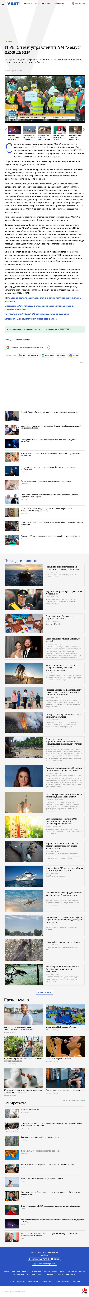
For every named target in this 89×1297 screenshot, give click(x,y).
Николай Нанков (23, 340)
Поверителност (47, 1282)
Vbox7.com (16, 1271)
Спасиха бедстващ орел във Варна (63, 942)
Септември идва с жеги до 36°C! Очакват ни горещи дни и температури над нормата (61, 821)
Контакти (76, 1282)
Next (83, 134)
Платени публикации (62, 1282)
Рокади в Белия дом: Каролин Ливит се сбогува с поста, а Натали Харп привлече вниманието (64, 692)
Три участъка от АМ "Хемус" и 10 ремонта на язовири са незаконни (37, 314)
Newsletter (35, 355)
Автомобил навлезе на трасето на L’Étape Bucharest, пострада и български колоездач (62, 667)
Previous (6, 134)
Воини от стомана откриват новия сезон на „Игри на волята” (48, 1164)
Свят (48, 4)
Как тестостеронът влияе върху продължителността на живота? (18, 1028)
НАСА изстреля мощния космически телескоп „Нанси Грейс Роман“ (64, 795)
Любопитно (58, 4)
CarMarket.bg (72, 1271)
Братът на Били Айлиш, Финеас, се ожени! (63, 639)
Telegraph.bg (71, 1274)
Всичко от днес (44, 992)
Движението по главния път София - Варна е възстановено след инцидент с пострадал (64, 919)
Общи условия (33, 1282)
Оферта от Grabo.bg (52, 621)
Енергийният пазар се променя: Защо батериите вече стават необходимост (48, 468)
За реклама (21, 1282)
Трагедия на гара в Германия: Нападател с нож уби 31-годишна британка (49, 440)
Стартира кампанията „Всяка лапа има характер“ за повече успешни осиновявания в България (51, 1124)
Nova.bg (47, 1271)
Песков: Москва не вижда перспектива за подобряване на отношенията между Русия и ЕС (46, 509)
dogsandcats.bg (25, 483)
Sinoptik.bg (31, 1274)
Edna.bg (60, 1274)
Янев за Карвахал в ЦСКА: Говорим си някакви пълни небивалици (50, 1206)
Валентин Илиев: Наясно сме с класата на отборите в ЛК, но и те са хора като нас (50, 1193)
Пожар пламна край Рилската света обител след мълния (63, 715)
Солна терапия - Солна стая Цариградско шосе (59, 617)
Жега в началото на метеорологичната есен (40, 1151)
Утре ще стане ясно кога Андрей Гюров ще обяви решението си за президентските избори (50, 1234)
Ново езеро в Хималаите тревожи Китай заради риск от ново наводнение (62, 969)
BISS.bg (82, 1271)
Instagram (75, 355)
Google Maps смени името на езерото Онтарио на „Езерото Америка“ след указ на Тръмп (51, 427)
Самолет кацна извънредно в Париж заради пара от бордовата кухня (64, 893)
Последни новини (21, 560)
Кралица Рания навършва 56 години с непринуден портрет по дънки (64, 769)
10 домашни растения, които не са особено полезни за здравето (23, 1059)
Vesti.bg (13, 3)
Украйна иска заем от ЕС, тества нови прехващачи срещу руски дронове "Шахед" (62, 846)
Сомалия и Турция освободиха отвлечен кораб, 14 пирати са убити (50, 536)
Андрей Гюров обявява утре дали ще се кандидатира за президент (50, 412)
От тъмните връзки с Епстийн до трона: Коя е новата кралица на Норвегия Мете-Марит (50, 496)
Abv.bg (6, 1271)
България (39, 4)
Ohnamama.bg (18, 1274)
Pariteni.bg (51, 1274)
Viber (23, 355)
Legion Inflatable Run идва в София (61, 1027)
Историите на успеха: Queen (58, 1058)
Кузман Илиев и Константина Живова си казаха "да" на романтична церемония (51, 454)
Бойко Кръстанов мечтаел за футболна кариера (42, 1178)
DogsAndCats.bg (58, 1271)
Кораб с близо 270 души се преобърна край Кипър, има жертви (64, 869)
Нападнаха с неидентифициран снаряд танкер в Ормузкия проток (62, 567)
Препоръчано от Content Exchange (73, 1100)
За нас (11, 1282)
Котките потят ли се (30, 1109)
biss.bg (22, 472)
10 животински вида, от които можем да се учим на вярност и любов (23, 1091)
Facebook (63, 355)
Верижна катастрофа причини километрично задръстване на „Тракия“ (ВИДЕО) (52, 1220)
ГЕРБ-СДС (8, 340)
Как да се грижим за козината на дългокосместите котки (46, 481)
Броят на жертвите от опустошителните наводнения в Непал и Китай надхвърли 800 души (64, 741)
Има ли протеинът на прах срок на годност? (65, 1090)
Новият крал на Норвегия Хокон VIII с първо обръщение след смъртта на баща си (52, 523)
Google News (49, 355)
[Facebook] (44, 1284)
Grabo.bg (41, 1274)
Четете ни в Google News (46, 1264)
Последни (28, 4)
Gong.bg (25, 1271)
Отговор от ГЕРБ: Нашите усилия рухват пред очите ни (31, 319)
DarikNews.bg (36, 1271)
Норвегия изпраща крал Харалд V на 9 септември (64, 592)
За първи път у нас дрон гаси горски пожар (40, 1137)
